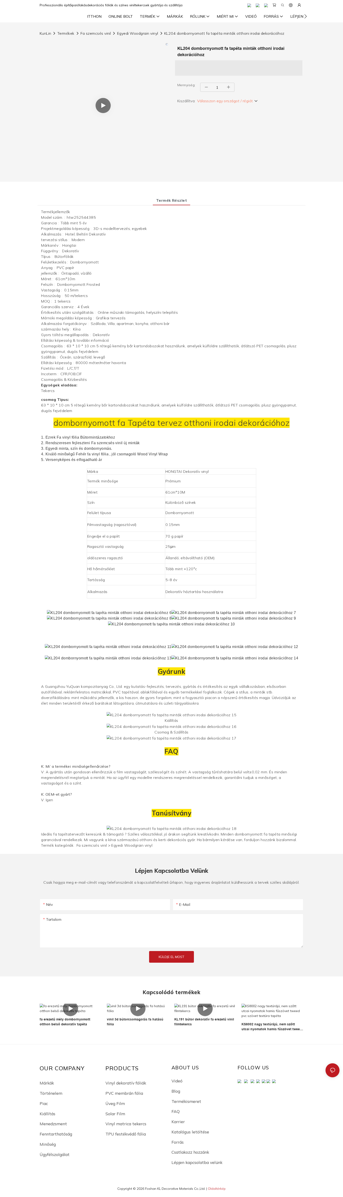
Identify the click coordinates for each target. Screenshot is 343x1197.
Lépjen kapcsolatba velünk (197, 1162)
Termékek (65, 33)
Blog (176, 1091)
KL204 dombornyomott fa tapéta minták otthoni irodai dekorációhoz (224, 33)
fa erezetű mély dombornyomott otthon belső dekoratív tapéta (65, 1021)
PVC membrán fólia (124, 1093)
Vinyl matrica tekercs (125, 1123)
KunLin (45, 33)
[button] (305, 16)
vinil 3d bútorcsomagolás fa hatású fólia (135, 1021)
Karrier (178, 1121)
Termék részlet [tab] (171, 200)
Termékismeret (186, 1101)
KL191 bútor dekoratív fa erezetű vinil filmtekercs (204, 1021)
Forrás (178, 1142)
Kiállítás (47, 1113)
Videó (177, 1080)
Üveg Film (115, 1103)
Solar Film (115, 1113)
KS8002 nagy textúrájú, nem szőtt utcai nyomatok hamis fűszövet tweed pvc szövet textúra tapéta (272, 1027)
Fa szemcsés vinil (95, 33)
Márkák (47, 1082)
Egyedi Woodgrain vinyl (137, 33)
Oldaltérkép (217, 1189)
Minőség (48, 1144)
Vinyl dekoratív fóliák (125, 1082)
